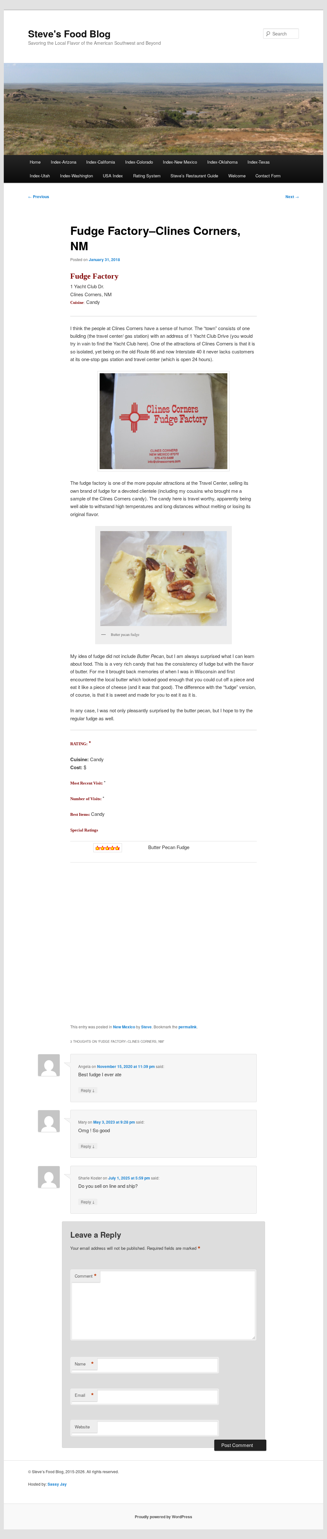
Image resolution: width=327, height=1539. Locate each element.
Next (292, 196)
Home (35, 162)
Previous (38, 196)
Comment (86, 1276)
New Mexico (124, 1027)
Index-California (100, 162)
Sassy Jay (57, 1484)
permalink (188, 1027)
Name (84, 1364)
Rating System (147, 176)
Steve (146, 1027)
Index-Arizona (63, 162)
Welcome (237, 176)
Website (82, 1427)
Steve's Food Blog (69, 33)
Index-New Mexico (180, 162)
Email (84, 1395)
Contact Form (268, 176)
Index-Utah (40, 176)
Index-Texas (258, 162)
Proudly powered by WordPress (163, 1517)
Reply (88, 1090)
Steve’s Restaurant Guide (194, 176)
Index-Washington (76, 176)
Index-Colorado (139, 162)
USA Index (113, 176)
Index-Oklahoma (222, 162)
